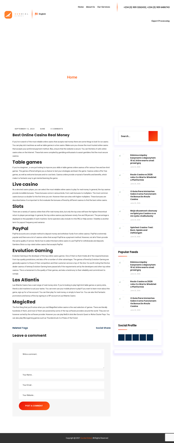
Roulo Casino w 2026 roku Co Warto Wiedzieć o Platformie (143, 177)
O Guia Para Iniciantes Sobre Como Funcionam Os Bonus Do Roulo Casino (143, 195)
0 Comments (56, 129)
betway (30, 267)
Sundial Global (86, 438)
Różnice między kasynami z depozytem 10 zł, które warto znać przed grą (143, 159)
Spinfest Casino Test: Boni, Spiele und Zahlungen (141, 230)
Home (81, 7)
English (42, 14)
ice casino (104, 142)
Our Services (103, 7)
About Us (90, 7)
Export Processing (161, 21)
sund (42, 129)
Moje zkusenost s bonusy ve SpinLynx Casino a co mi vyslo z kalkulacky (143, 213)
